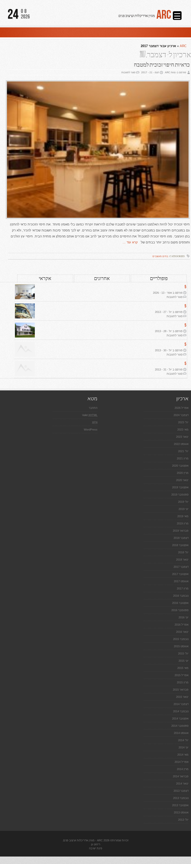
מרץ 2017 (183, 588)
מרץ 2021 (183, 458)
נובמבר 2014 (181, 711)
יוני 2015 (184, 660)
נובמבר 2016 (181, 595)
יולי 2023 (183, 422)
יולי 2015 (183, 653)
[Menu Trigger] (177, 15)
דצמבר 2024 (181, 415)
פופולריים (159, 279)
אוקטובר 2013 (180, 805)
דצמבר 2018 (181, 537)
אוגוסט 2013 (181, 812)
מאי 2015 (183, 667)
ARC (163, 14)
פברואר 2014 (181, 776)
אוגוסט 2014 (181, 732)
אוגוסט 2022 (181, 443)
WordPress (90, 429)
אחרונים (102, 279)
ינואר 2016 (182, 631)
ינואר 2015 (182, 696)
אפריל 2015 (182, 675)
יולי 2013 (183, 819)
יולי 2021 (183, 451)
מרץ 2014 (183, 769)
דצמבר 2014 (181, 704)
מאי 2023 (183, 429)
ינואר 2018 (182, 559)
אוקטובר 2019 (180, 487)
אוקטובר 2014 (180, 718)
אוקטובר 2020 (180, 465)
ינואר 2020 (182, 480)
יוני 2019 (184, 508)
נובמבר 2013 (181, 797)
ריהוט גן (95, 844)
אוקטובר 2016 (180, 602)
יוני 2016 (184, 617)
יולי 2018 (183, 552)
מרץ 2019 (183, 523)
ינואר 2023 (182, 436)
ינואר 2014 (182, 783)
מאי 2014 (183, 754)
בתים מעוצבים (160, 256)
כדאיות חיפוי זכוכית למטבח (162, 65)
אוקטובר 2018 (180, 545)
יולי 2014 (183, 740)
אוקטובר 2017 (180, 574)
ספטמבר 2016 (180, 610)
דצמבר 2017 (181, 566)
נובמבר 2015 (181, 639)
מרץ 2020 (183, 472)
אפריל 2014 (182, 761)
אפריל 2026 (182, 407)
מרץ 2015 (183, 682)
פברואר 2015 (181, 689)
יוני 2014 (184, 747)
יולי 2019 (183, 501)
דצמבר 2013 (181, 790)
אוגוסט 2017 (181, 581)
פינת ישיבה (95, 848)
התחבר (93, 407)
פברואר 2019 (181, 530)
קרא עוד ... (132, 242)
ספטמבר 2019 (180, 494)
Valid (89, 415)
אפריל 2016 (182, 624)
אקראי (45, 279)
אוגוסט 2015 (181, 646)
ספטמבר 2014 (180, 725)
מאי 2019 (183, 516)
